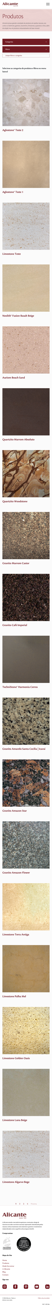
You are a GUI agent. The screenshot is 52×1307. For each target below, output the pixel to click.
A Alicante (6, 1269)
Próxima (34, 1204)
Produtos (5, 1263)
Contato (5, 1275)
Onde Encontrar (8, 1266)
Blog (4, 1272)
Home (4, 1260)
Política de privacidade (44, 1298)
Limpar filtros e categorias (13, 55)
